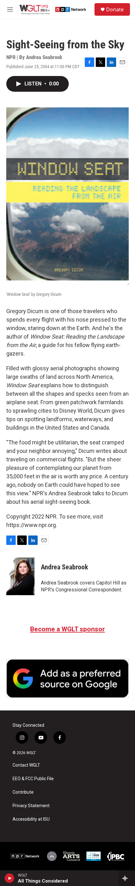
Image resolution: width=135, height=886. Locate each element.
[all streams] (126, 878)
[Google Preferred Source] (67, 678)
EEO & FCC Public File (33, 778)
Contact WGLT (26, 765)
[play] (10, 878)
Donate (115, 9)
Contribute (23, 792)
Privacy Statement (31, 805)
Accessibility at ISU (31, 819)
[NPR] (25, 856)
